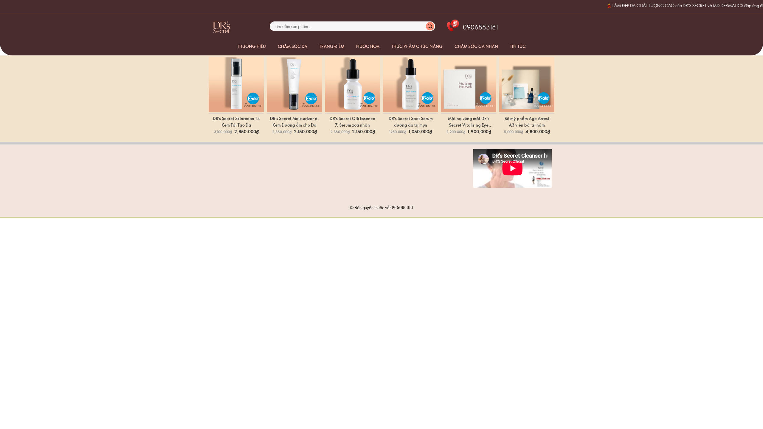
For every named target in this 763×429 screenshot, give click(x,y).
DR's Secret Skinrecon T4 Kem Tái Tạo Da (236, 122)
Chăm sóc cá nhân (476, 46)
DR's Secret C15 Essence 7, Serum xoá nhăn (352, 122)
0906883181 (401, 207)
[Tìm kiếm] (430, 26)
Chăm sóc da (292, 46)
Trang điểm (331, 46)
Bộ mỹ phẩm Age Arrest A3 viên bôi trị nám (527, 122)
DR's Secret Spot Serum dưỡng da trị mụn (411, 122)
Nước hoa (367, 46)
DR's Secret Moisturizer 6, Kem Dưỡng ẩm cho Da (294, 122)
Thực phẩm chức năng (417, 46)
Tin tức (518, 46)
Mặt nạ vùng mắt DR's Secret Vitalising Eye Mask (468, 122)
